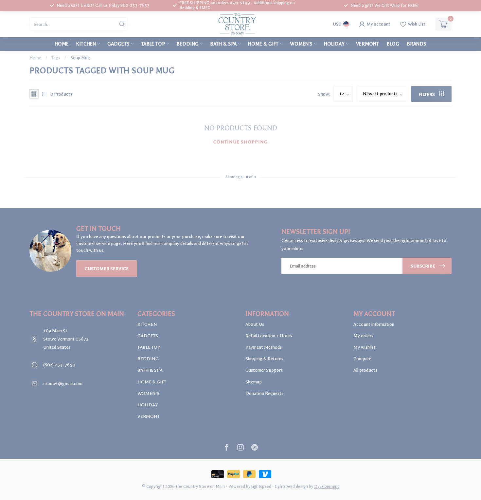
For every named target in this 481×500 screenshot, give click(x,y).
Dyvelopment (326, 486)
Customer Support (264, 370)
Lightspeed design (291, 486)
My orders (363, 336)
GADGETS (118, 44)
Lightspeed (261, 486)
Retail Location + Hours (268, 336)
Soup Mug (80, 57)
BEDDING (187, 44)
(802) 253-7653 (59, 365)
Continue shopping (240, 142)
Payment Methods (263, 347)
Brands (416, 44)
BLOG (392, 44)
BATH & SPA (223, 44)
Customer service (107, 268)
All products (365, 370)
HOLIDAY (334, 44)
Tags (55, 57)
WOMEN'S (301, 44)
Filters (427, 94)
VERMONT (367, 44)
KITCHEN (86, 44)
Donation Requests (264, 393)
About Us (254, 324)
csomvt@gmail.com (62, 383)
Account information (373, 324)
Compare (362, 358)
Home (62, 44)
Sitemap (253, 382)
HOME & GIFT (263, 44)
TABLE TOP (153, 44)
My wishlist (364, 347)
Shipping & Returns (264, 358)
